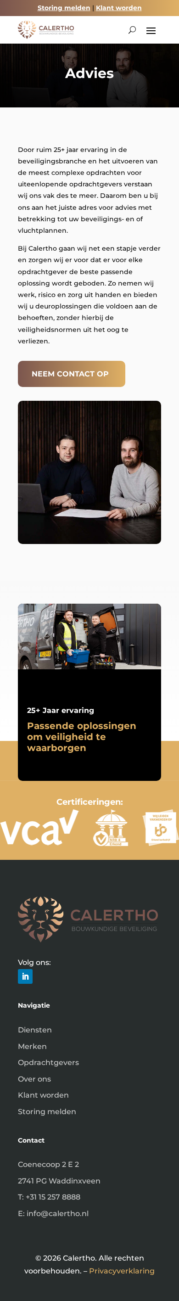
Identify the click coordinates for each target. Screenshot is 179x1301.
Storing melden (64, 8)
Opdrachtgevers (48, 1062)
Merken (32, 1046)
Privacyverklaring (122, 1271)
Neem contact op (70, 374)
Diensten (35, 1030)
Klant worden (119, 8)
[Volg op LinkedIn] (25, 976)
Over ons (34, 1079)
